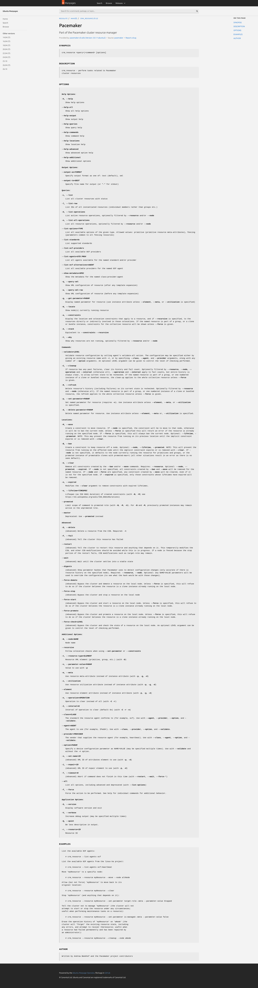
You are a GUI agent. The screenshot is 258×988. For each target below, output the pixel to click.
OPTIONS (237, 30)
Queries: (66, 190)
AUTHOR (237, 38)
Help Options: (69, 94)
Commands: (67, 347)
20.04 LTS (6, 49)
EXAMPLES (238, 34)
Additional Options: (72, 634)
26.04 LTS (6, 65)
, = (75, 298)
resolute (63, 18)
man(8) (74, 18)
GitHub (107, 973)
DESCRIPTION (239, 26)
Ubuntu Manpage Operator (84, 973)
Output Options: (70, 168)
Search (99, 3)
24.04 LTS (6, 57)
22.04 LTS (6, 53)
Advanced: (67, 523)
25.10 (5, 61)
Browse (109, 3)
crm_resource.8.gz (89, 18)
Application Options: (73, 800)
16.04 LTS (6, 41)
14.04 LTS (6, 37)
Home (5, 19)
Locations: (67, 420)
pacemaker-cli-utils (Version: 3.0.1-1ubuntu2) (88, 38)
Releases (119, 3)
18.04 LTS (6, 45)
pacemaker (118, 38)
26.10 (5, 69)
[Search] (197, 11)
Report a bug (131, 38)
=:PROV (74, 257)
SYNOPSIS (238, 22)
